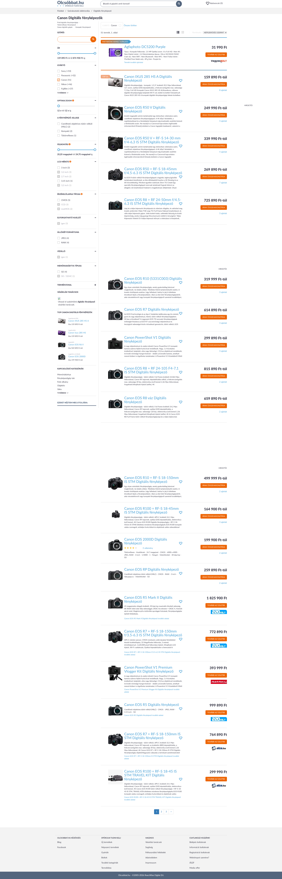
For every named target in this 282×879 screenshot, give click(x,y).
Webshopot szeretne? (199, 858)
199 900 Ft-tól (215, 540)
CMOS (64, 200)
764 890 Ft (218, 735)
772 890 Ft (218, 632)
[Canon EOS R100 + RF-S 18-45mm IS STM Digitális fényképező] (115, 514)
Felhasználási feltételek (155, 853)
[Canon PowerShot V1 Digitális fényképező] (115, 343)
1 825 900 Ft (217, 598)
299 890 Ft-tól (215, 338)
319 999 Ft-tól (215, 279)
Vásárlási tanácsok (153, 842)
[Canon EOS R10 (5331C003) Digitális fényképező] (115, 284)
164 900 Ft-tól (215, 509)
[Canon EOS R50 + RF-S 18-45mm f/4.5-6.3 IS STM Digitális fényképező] (115, 175)
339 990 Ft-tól (215, 139)
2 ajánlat (223, 382)
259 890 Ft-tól (215, 570)
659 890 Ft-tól (215, 399)
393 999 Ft (218, 668)
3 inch (64, 168)
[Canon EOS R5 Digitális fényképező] (115, 710)
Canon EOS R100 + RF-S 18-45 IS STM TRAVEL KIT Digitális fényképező (150, 775)
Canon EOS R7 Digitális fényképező (151, 309)
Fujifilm (64, 89)
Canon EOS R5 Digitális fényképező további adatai (143, 715)
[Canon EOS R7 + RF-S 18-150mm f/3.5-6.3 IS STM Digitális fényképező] (115, 637)
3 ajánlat (223, 121)
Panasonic (65, 76)
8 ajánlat (223, 90)
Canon (64, 80)
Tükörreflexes (67, 136)
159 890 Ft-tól (215, 77)
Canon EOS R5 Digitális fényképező (151, 705)
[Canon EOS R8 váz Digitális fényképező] (115, 404)
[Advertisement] (241, 60)
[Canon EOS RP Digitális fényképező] (115, 575)
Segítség (149, 847)
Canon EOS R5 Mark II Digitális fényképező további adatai (146, 618)
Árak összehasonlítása (213, 84)
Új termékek (106, 842)
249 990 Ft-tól (215, 108)
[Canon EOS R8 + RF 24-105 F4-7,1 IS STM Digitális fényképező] (115, 374)
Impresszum (150, 863)
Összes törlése (130, 26)
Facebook (61, 847)
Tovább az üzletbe (216, 54)
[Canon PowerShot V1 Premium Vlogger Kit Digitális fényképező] (115, 673)
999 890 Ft (218, 705)
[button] (215, 3)
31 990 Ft (219, 47)
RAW (63, 243)
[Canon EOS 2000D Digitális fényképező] (115, 545)
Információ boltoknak (199, 847)
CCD (63, 205)
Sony (63, 71)
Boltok (104, 858)
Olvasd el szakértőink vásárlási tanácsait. (76, 303)
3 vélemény (148, 548)
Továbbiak (61, 93)
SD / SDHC (66, 276)
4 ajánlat (223, 152)
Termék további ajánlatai (133, 62)
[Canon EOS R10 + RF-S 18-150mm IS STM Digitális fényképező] (115, 483)
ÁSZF (191, 863)
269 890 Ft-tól (215, 169)
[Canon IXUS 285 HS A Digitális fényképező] (115, 82)
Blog (59, 842)
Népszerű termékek (110, 847)
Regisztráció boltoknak (199, 853)
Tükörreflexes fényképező (66, 25)
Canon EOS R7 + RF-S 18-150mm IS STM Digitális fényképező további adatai (151, 757)
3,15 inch (65, 181)
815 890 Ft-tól (215, 369)
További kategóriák (109, 863)
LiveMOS (65, 209)
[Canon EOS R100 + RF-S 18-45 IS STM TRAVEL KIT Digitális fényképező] (115, 777)
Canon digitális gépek (65, 27)
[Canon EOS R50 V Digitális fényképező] (115, 113)
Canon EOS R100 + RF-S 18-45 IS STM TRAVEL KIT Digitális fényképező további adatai (152, 798)
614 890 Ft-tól (215, 310)
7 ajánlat (223, 183)
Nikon (64, 84)
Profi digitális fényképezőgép (67, 22)
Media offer (194, 868)
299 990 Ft (218, 772)
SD (62, 272)
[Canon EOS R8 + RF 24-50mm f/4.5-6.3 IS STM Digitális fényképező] (115, 205)
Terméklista (106, 868)
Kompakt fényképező (83, 27)
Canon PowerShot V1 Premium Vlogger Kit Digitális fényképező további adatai (151, 691)
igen (63, 224)
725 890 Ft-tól (215, 200)
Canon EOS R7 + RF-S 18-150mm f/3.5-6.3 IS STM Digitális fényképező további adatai (152, 653)
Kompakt (65, 131)
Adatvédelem (151, 858)
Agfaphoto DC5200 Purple (145, 47)
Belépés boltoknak (197, 842)
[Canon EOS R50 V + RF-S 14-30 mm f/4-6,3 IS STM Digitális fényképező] (115, 144)
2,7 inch (64, 177)
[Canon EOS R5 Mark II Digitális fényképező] (115, 603)
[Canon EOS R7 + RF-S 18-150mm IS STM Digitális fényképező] (115, 739)
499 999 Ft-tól (215, 478)
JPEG (63, 238)
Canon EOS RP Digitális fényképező (151, 569)
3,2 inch (64, 172)
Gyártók (105, 853)
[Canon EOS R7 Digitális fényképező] (115, 315)
